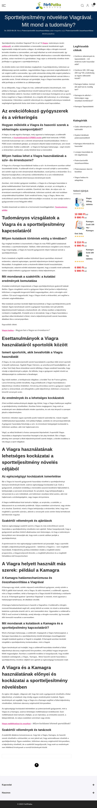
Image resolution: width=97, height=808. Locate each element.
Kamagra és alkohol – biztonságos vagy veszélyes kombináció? (84, 98)
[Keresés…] (82, 5)
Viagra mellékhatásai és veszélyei (16, 724)
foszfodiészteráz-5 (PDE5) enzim (27, 138)
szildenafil (6, 46)
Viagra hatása (8, 330)
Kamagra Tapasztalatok (84, 106)
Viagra (45, 43)
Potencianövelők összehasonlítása (36, 31)
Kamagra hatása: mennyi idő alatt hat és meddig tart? (85, 86)
